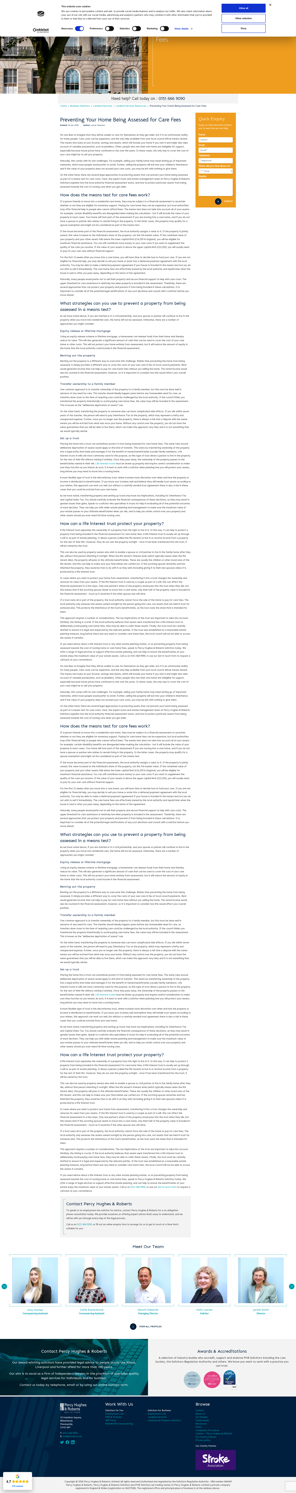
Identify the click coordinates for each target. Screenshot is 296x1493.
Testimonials (202, 1420)
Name (202, 134)
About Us (200, 1413)
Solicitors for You (114, 1410)
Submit (228, 201)
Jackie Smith (261, 1309)
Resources (201, 1423)
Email (201, 145)
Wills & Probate (113, 1417)
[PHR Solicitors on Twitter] (62, 1442)
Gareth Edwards (148, 1309)
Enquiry (202, 176)
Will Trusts (110, 1420)
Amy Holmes (35, 1309)
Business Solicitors (80, 106)
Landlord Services (102, 106)
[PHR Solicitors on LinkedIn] (73, 1442)
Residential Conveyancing (119, 1423)
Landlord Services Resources (130, 106)
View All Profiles (150, 1326)
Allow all (243, 8)
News (198, 1427)
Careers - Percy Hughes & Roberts (213, 1433)
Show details (182, 28)
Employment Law (114, 1413)
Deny (243, 28)
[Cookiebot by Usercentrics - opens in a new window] (40, 30)
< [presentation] (4, 1286)
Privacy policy (202, 1440)
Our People (201, 1417)
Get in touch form (167, 1187)
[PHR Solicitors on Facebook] (67, 1442)
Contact (199, 1410)
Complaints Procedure (207, 1430)
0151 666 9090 (172, 98)
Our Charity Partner (205, 1437)
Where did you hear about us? (214, 166)
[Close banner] (270, 5)
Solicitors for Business (159, 1410)
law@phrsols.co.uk (72, 1436)
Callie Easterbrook (91, 1309)
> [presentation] (292, 1286)
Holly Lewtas (204, 1309)
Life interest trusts (105, 463)
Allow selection (243, 18)
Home (63, 106)
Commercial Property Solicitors (164, 1420)
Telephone (204, 155)
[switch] (109, 28)
